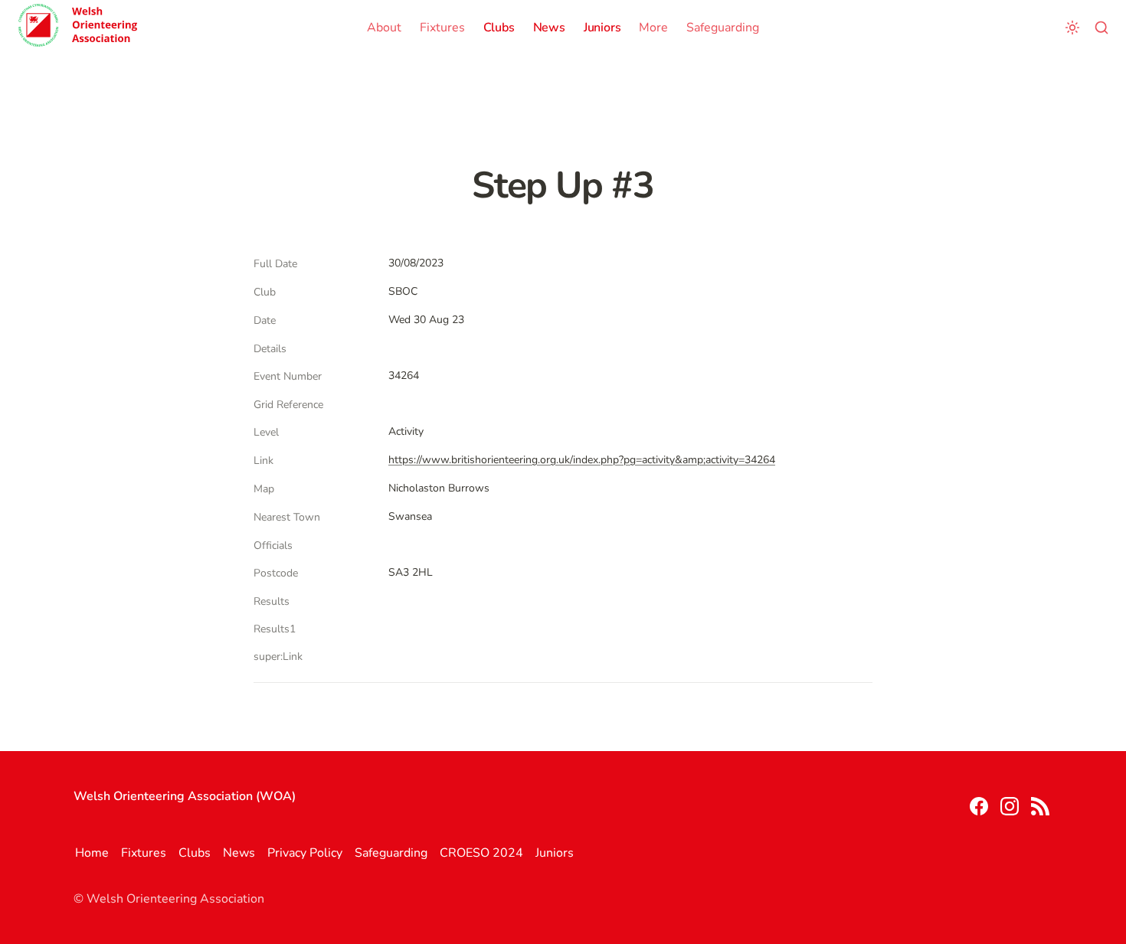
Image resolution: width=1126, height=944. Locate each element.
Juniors (602, 27)
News (549, 27)
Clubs (499, 27)
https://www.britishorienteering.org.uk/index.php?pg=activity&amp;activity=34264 (581, 459)
